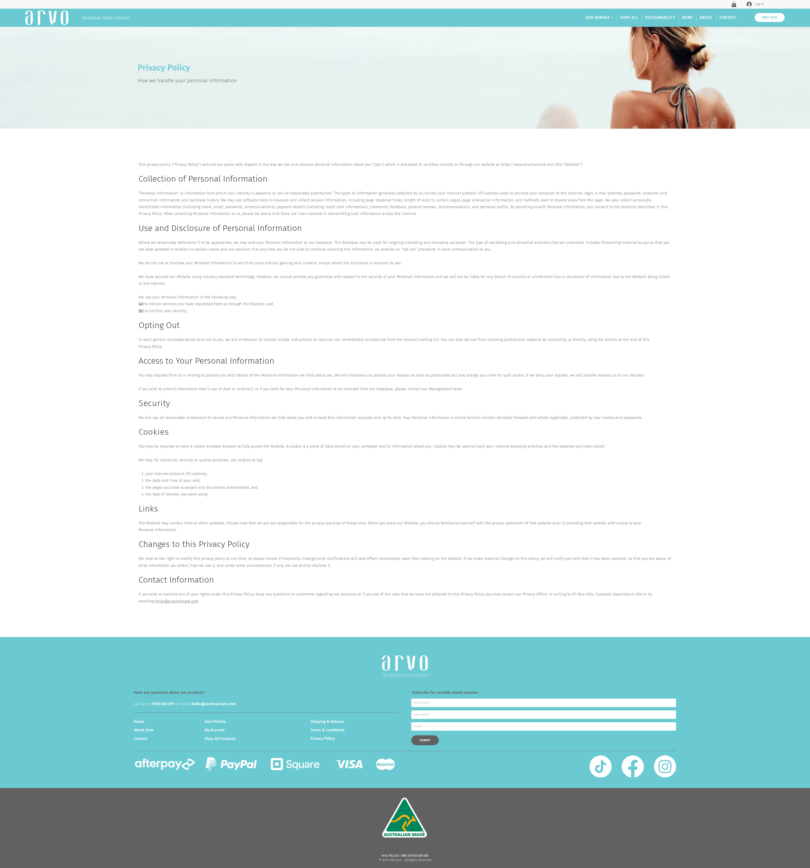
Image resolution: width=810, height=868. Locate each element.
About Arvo (144, 730)
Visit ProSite (215, 721)
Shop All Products (220, 738)
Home (139, 721)
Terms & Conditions (327, 730)
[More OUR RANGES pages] (612, 17)
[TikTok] (600, 766)
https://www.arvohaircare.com (527, 164)
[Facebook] (633, 766)
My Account (215, 730)
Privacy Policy (322, 738)
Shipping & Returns (327, 721)
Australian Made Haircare (106, 17)
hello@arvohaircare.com (176, 601)
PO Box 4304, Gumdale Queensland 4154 (607, 594)
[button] (734, 4)
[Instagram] (665, 766)
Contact (140, 738)
